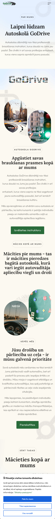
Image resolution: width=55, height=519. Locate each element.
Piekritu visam (27, 499)
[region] (27, 496)
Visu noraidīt (27, 513)
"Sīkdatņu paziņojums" (23, 492)
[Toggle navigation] (49, 3)
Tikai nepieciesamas (27, 506)
